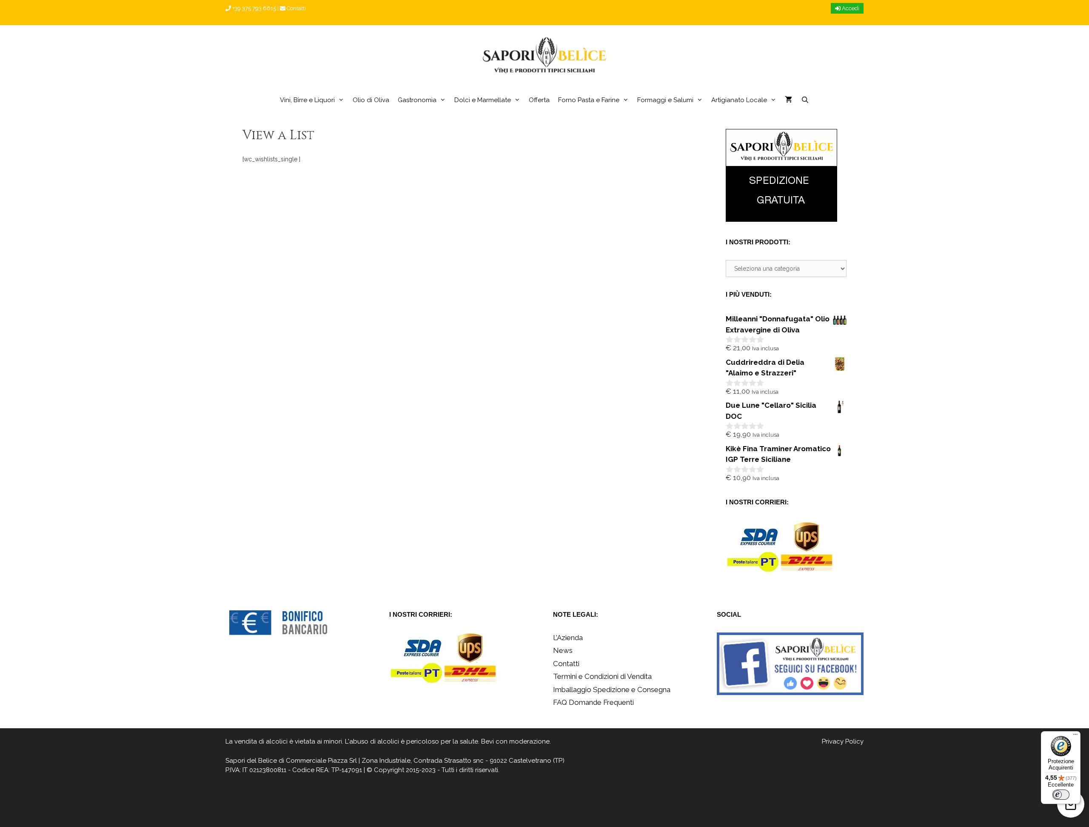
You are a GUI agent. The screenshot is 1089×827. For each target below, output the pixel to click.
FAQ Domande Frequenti (593, 702)
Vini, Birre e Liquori (307, 100)
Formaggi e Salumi (665, 100)
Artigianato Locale (739, 100)
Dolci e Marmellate (482, 100)
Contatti (295, 8)
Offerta (539, 100)
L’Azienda (568, 637)
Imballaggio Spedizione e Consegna (611, 689)
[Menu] (1075, 736)
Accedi (850, 8)
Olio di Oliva (371, 100)
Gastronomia (417, 100)
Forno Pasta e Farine (588, 100)
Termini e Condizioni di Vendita (602, 676)
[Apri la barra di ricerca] (804, 100)
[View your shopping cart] (788, 100)
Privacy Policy (843, 741)
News (563, 650)
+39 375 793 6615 (253, 8)
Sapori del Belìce (251, 760)
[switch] (1060, 795)
